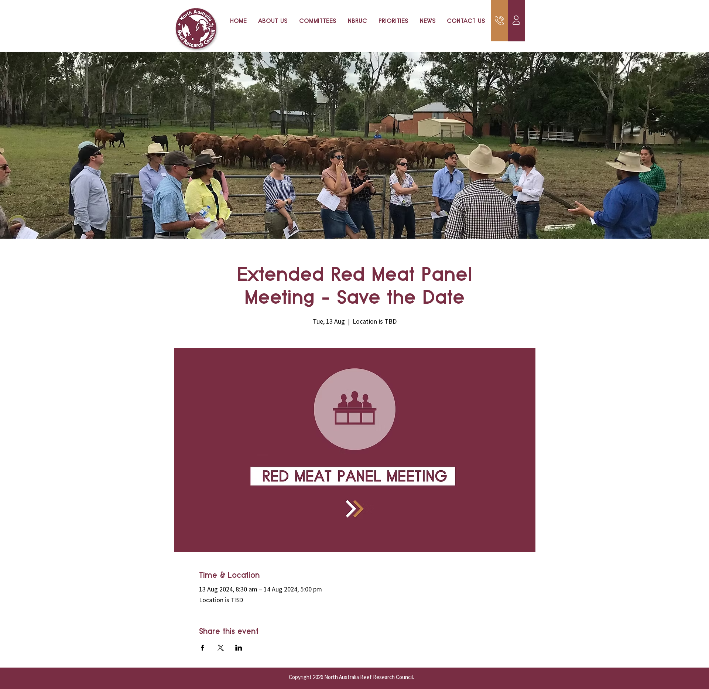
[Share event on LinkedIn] (238, 648)
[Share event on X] (220, 648)
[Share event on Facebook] (202, 648)
